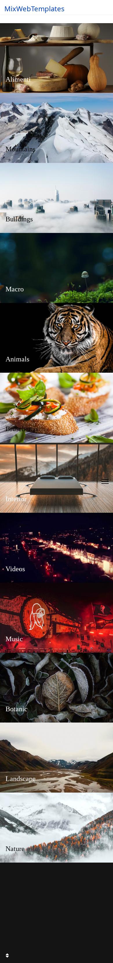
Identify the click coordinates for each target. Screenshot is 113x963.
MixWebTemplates (34, 8)
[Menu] (105, 481)
